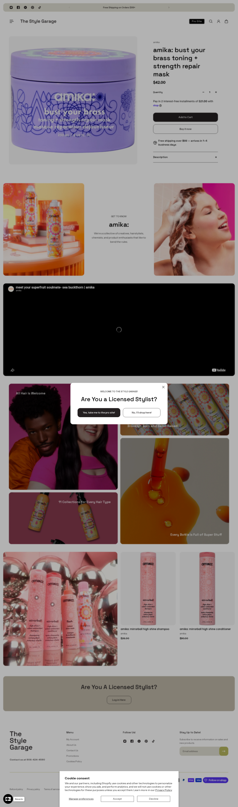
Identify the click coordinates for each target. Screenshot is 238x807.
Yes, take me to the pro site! (99, 412)
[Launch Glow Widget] (8, 799)
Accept (117, 798)
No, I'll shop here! (142, 412)
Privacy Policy (163, 790)
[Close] (163, 387)
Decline (153, 798)
